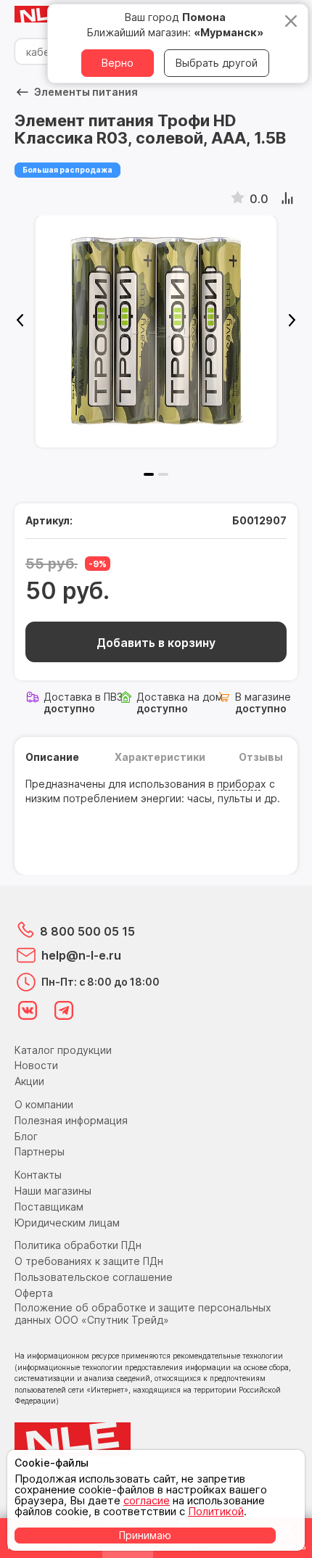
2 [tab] (163, 474)
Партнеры (40, 1151)
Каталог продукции (63, 1050)
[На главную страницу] (44, 15)
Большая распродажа (67, 169)
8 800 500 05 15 (87, 931)
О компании (44, 1104)
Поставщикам (49, 1206)
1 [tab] (149, 474)
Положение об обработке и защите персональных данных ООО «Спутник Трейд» (143, 1313)
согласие (146, 1500)
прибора (238, 784)
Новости (36, 1065)
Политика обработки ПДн (78, 1245)
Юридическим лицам (67, 1222)
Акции (29, 1081)
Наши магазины (53, 1190)
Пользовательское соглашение (94, 1277)
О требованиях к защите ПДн (89, 1261)
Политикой (216, 1511)
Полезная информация (71, 1120)
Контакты (38, 1174)
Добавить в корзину (156, 642)
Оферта (34, 1293)
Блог (26, 1136)
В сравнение (288, 198)
